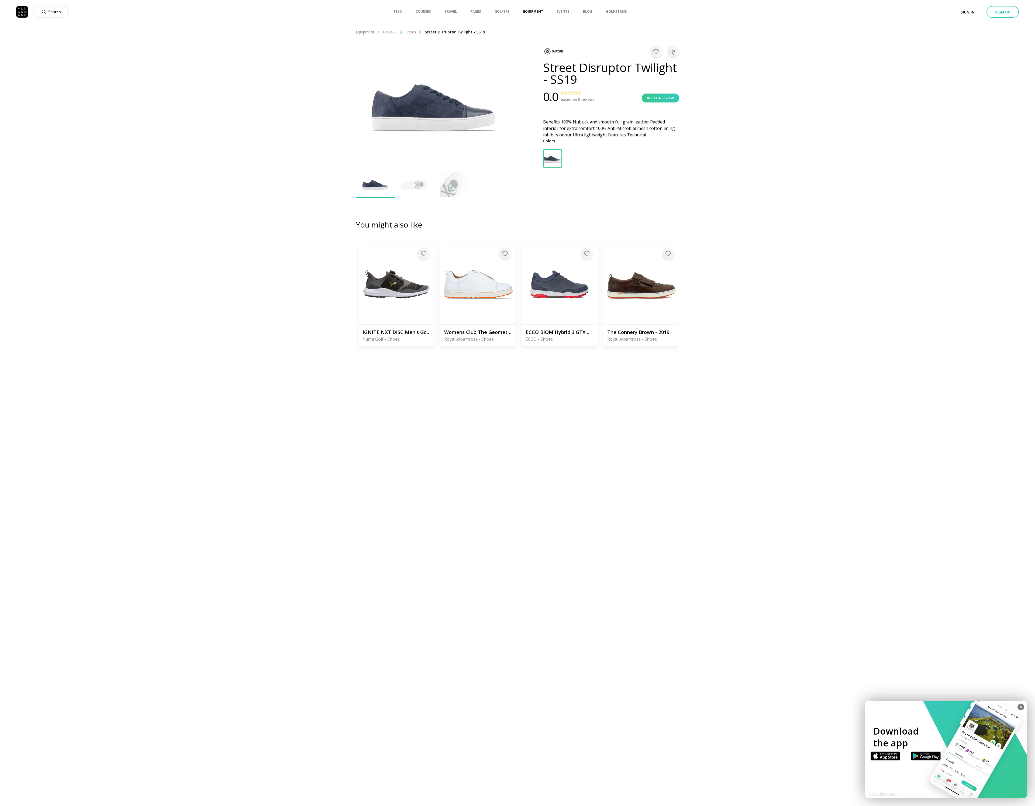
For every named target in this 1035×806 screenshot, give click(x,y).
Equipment (365, 32)
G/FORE (390, 32)
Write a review (660, 98)
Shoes (410, 32)
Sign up (1002, 12)
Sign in (968, 12)
